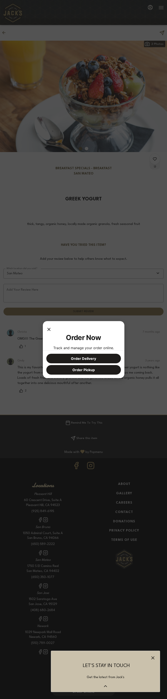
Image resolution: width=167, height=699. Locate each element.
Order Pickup (83, 370)
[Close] (49, 329)
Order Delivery (83, 358)
